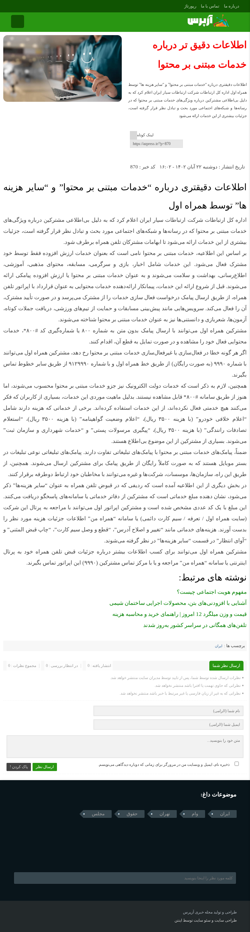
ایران (218, 646)
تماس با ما (210, 6)
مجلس (98, 813)
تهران (165, 813)
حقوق (132, 813)
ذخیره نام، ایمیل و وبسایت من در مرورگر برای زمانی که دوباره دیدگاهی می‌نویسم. (163, 764)
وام (195, 813)
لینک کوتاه (145, 135)
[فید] (22, 5)
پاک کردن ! (19, 767)
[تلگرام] (13, 5)
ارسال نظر (45, 767)
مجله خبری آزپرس (198, 912)
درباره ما (231, 6)
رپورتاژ (190, 6)
